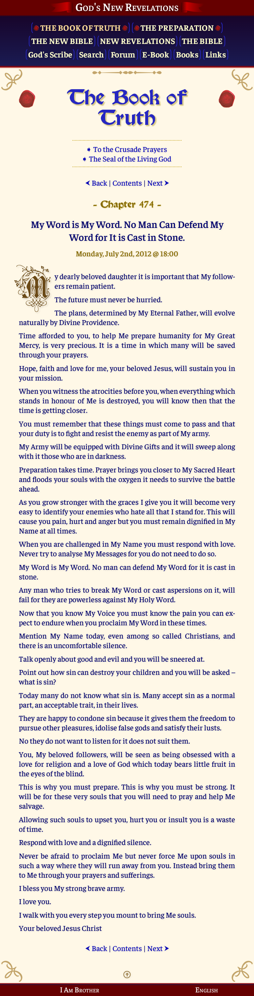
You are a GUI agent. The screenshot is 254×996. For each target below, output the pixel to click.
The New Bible (62, 40)
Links (215, 54)
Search (91, 54)
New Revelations (137, 40)
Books (187, 54)
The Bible (202, 40)
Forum (123, 54)
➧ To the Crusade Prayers (127, 149)
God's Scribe (50, 54)
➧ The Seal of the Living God (127, 158)
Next (158, 182)
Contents (127, 182)
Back (96, 182)
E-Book (155, 54)
